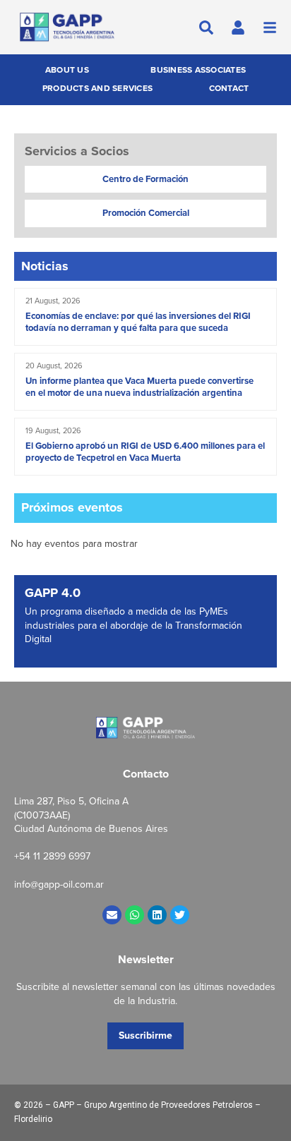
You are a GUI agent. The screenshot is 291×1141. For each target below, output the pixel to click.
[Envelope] (111, 914)
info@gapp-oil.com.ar (59, 884)
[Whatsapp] (134, 914)
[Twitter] (179, 914)
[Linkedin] (157, 914)
